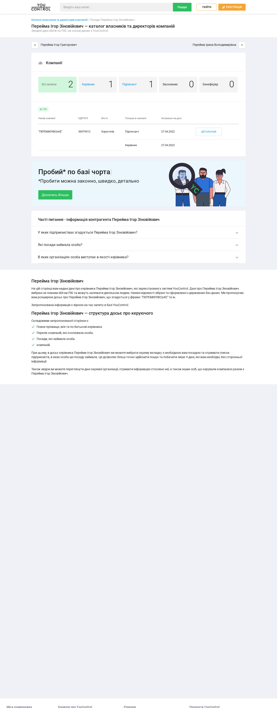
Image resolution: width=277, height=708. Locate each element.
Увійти (206, 7)
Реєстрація (232, 7)
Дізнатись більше (55, 195)
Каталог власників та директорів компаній (59, 19)
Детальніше (208, 131)
